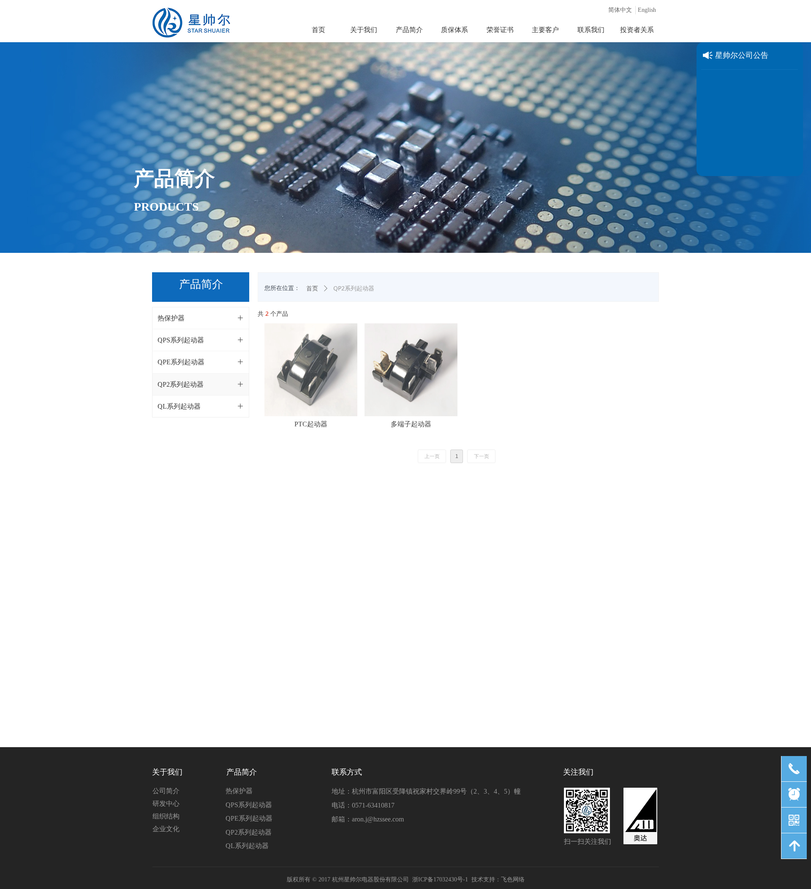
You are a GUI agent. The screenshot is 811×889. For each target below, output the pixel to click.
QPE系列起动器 (249, 818)
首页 (312, 288)
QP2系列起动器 (249, 832)
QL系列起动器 (247, 845)
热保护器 (239, 790)
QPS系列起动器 (249, 804)
